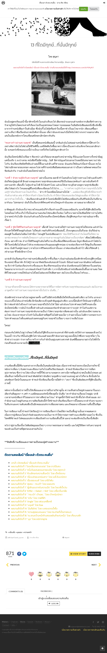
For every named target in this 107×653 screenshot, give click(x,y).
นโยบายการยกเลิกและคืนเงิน (94, 630)
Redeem (38, 622)
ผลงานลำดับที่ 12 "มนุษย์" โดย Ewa (27, 505)
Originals (14, 622)
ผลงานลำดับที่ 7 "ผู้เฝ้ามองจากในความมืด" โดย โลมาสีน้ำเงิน (39, 487)
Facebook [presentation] (46, 592)
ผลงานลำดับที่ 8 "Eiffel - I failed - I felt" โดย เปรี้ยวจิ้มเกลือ (39, 491)
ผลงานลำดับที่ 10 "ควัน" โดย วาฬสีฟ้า (28, 498)
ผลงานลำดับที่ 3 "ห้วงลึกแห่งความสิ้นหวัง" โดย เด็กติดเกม (38, 473)
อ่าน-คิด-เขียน (62, 3)
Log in (54, 603)
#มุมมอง (19, 532)
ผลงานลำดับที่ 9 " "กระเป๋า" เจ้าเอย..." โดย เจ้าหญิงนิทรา (36, 494)
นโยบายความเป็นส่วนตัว (54, 9)
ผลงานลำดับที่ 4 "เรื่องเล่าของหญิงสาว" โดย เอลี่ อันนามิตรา (39, 477)
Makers (9, 3)
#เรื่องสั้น (11, 532)
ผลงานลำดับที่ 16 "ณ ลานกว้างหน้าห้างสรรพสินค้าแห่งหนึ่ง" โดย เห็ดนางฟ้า (46, 515)
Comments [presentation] (16, 591)
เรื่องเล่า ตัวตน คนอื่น (47, 3)
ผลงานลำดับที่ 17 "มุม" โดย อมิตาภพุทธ (29, 519)
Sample (30, 622)
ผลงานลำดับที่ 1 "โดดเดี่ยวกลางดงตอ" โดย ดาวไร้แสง (36, 466)
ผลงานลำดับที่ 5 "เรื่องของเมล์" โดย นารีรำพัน (32, 480)
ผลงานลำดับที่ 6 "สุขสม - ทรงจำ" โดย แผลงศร (33, 484)
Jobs (13, 625)
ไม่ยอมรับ (94, 9)
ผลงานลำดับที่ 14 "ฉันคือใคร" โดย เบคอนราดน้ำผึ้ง (34, 508)
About (47, 622)
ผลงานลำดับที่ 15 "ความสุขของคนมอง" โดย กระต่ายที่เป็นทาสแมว (41, 512)
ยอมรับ (83, 9)
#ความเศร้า (27, 532)
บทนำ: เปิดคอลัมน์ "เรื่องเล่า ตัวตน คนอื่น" (30, 463)
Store (18, 3)
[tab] (16, 591)
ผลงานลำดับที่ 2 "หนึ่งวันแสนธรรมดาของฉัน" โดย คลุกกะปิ (38, 470)
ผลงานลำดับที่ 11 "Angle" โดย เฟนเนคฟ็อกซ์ (31, 501)
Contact (5, 625)
